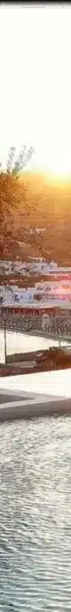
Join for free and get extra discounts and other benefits (34, 7)
